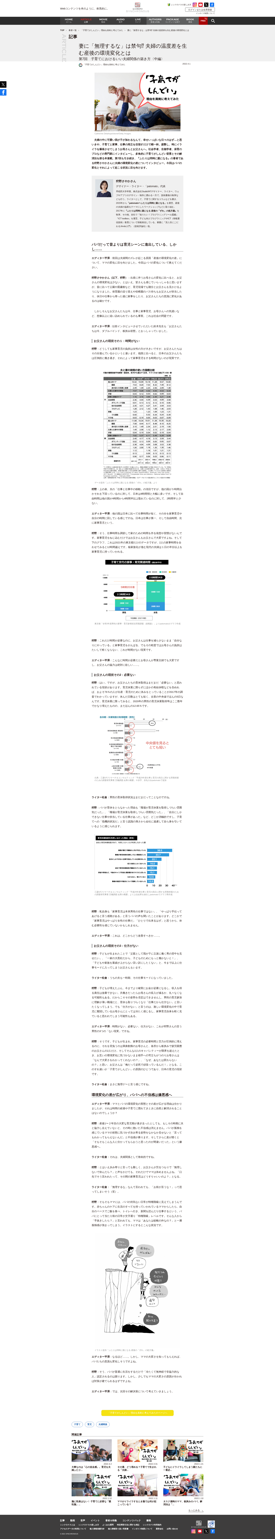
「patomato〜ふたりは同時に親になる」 (147, 203)
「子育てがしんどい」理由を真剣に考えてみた (102, 30)
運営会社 (159, 1529)
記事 (62, 1520)
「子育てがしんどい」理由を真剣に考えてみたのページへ (137, 1413)
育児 (89, 1424)
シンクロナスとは (67, 1525)
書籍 (148, 1520)
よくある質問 (108, 1525)
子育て (77, 1424)
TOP (62, 30)
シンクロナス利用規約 (152, 1525)
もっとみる (194, 1510)
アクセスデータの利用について (73, 1529)
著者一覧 (73, 30)
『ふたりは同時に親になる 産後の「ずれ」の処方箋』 (151, 210)
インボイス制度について (205, 13)
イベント (95, 1520)
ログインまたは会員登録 (200, 9)
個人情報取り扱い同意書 (118, 1529)
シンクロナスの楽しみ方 (181, 5)
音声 (82, 1520)
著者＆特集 (111, 1520)
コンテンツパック (131, 1520)
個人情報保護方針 (97, 1529)
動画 (72, 1520)
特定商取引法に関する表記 (128, 1525)
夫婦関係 (103, 1424)
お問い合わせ (172, 1529)
